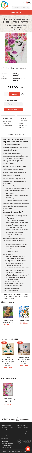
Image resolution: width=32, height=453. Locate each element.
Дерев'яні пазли (6, 436)
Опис (10, 135)
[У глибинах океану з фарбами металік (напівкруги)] (24, 349)
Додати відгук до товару (19, 68)
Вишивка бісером (6, 429)
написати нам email (22, 420)
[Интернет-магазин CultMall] (4, 5)
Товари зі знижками (23, 427)
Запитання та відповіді (7, 443)
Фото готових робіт (23, 432)
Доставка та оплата (7, 445)
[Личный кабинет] (25, 2)
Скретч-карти (5, 434)
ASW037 (11, 296)
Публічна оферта (6, 447)
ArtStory (16, 74)
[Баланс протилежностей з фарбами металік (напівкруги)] (8, 349)
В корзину (9, 407)
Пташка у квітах (24, 321)
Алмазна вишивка (6, 432)
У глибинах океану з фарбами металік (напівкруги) (24, 359)
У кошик (9, 328)
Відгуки (19, 429)
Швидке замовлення (10, 100)
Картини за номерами (7, 427)
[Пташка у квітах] (24, 312)
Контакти (4, 418)
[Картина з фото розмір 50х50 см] (8, 312)
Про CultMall (5, 441)
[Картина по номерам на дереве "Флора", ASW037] (16, 48)
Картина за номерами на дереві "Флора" (8, 400)
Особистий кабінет (23, 434)
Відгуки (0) (19, 135)
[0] (29, 2)
